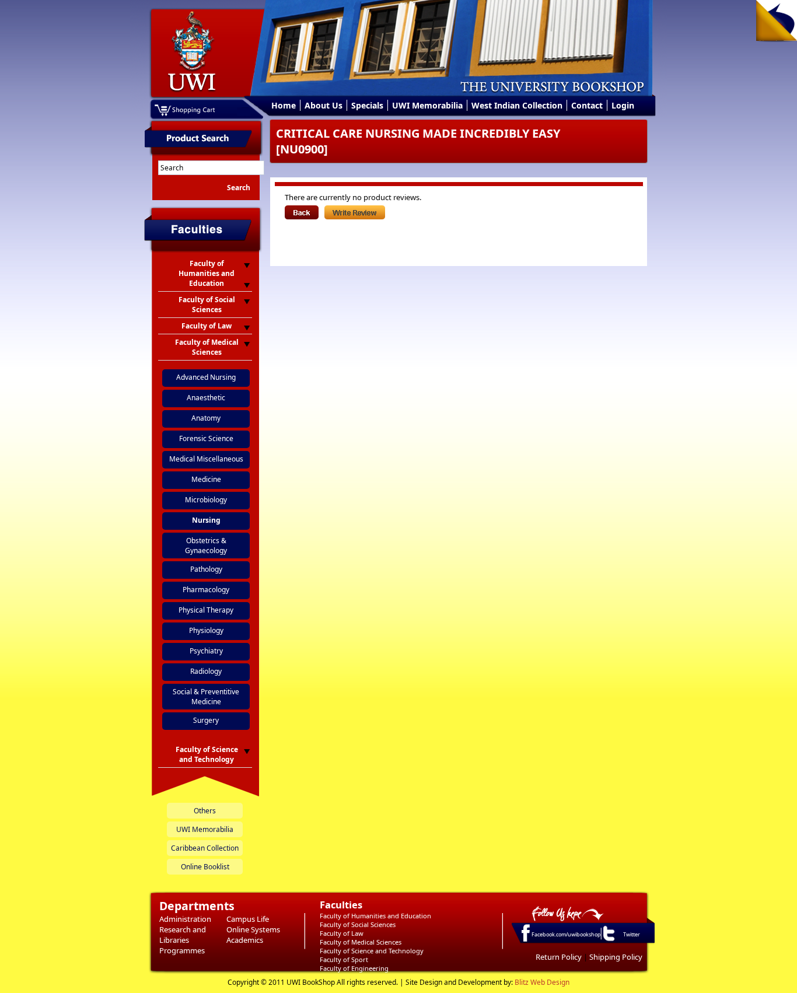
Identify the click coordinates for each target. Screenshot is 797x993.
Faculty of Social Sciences (358, 924)
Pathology (206, 569)
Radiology (206, 671)
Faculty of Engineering (354, 968)
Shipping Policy (615, 957)
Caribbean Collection (205, 848)
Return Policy (559, 957)
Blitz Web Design (542, 982)
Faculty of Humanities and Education (375, 915)
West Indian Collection (516, 105)
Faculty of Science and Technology (372, 950)
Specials (367, 105)
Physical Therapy (206, 610)
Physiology (206, 630)
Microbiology (206, 500)
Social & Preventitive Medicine (206, 697)
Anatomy (206, 418)
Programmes (182, 950)
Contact (587, 105)
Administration (185, 919)
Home (283, 105)
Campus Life (247, 919)
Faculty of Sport (344, 959)
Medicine (206, 479)
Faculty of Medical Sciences (360, 942)
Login (622, 105)
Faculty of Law (341, 933)
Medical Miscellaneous (206, 459)
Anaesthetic (206, 398)
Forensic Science (206, 438)
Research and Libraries (182, 934)
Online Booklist (205, 867)
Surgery (206, 720)
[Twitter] (608, 940)
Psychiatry (206, 651)
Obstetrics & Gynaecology (206, 545)
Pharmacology (206, 590)
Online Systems (253, 929)
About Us (323, 105)
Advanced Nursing (206, 377)
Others (205, 811)
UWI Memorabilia (427, 105)
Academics (244, 940)
